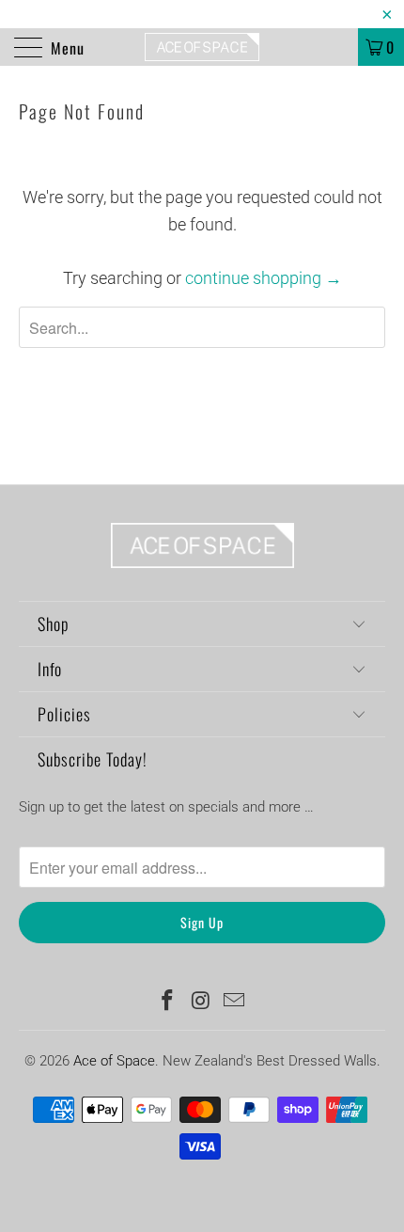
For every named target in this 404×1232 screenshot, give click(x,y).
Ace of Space (114, 1060)
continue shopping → (263, 278)
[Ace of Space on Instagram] (201, 1002)
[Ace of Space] (202, 47)
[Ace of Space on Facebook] (167, 1002)
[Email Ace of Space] (235, 1002)
